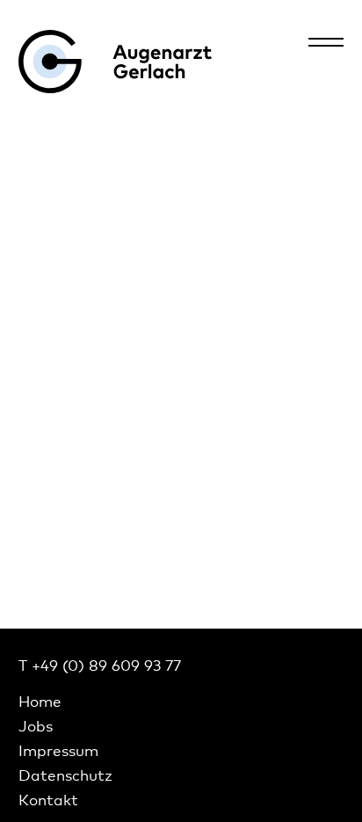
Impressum (58, 750)
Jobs (35, 726)
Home (40, 701)
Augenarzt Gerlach (115, 61)
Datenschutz (65, 775)
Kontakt (48, 799)
